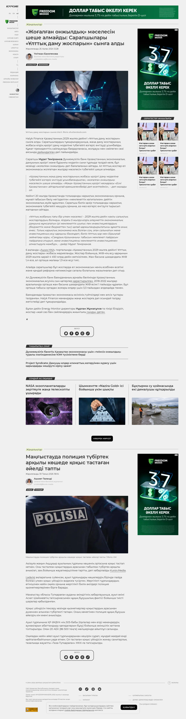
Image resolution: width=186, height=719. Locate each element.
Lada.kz (30, 577)
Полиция (39, 490)
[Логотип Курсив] (12, 6)
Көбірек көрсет (102, 438)
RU (10, 13)
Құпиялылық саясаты (142, 695)
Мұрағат (86, 700)
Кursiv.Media (118, 570)
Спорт (15, 58)
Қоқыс (30, 490)
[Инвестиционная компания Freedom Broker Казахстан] (11, 22)
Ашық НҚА (47, 249)
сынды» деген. (95, 312)
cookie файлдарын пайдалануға (79, 710)
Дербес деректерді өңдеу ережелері (148, 700)
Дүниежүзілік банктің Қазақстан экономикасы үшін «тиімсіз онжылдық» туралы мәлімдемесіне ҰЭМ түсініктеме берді (73, 353)
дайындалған (46, 152)
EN (14, 13)
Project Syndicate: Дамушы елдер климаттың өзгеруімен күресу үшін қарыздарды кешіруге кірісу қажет (71, 365)
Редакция (14, 72)
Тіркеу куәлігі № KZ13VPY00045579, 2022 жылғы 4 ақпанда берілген (47, 695)
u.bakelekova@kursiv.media (45, 59)
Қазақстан (31, 65)
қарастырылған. (82, 281)
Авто (16, 32)
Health (15, 54)
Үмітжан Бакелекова (46, 53)
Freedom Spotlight (10, 82)
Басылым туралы (90, 695)
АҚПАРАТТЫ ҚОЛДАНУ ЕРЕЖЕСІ (145, 704)
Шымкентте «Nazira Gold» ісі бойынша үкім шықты (101, 387)
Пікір (16, 35)
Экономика (13, 51)
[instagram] (80, 689)
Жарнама (14, 76)
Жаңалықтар (12, 28)
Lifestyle (14, 48)
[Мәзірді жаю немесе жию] (17, 65)
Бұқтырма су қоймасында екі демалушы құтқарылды (153, 387)
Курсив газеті (12, 38)
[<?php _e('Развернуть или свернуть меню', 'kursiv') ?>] (17, 90)
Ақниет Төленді (43, 478)
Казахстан (14, 94)
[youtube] (99, 689)
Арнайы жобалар (11, 79)
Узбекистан (13, 97)
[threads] (93, 689)
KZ (17, 13)
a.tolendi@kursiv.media (43, 484)
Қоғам (15, 45)
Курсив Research (11, 41)
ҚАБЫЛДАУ (129, 707)
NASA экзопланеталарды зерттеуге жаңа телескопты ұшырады (48, 389)
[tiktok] (86, 689)
